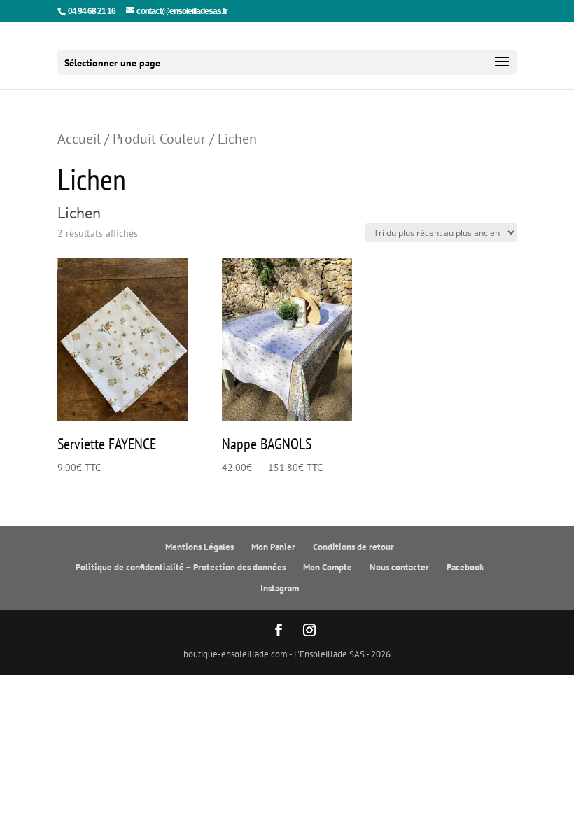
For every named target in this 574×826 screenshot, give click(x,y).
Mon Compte (327, 567)
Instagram (279, 588)
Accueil (79, 138)
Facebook (465, 567)
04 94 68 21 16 (91, 11)
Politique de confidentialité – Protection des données (181, 567)
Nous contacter (399, 567)
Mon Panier (273, 547)
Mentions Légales (199, 547)
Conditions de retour (353, 547)
